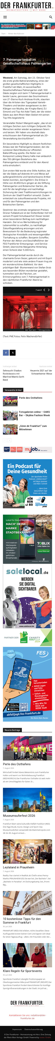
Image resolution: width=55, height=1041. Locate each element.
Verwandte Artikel (13, 390)
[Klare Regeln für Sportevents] (27, 955)
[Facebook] (6, 353)
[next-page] (9, 440)
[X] (13, 353)
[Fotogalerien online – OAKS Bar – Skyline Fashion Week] (10, 415)
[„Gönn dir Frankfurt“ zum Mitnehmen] (10, 429)
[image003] (27, 507)
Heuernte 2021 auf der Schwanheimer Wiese (41, 372)
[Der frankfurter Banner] (27, 26)
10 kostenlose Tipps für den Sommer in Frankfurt (22, 920)
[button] (5, 17)
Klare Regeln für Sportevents (22, 971)
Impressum (17, 1029)
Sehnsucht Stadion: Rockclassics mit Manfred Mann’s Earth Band (13, 375)
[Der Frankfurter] (27, 6)
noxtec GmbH (45, 1037)
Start (3, 33)
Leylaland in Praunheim (18, 867)
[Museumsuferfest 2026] (27, 800)
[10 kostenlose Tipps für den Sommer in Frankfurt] (27, 903)
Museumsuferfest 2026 (19, 815)
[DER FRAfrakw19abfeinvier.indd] (27, 720)
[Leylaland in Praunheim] (27, 851)
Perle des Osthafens (30, 397)
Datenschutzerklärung (33, 1029)
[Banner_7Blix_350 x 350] (27, 563)
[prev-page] (5, 440)
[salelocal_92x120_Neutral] (27, 627)
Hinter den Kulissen (16, 33)
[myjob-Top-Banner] (27, 452)
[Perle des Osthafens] (10, 401)
